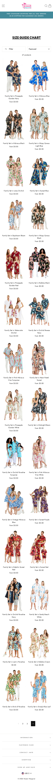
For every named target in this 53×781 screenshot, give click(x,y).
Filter (10, 49)
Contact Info (26, 752)
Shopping (26, 760)
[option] (26, 15)
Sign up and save (26, 767)
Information (26, 738)
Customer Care (26, 745)
